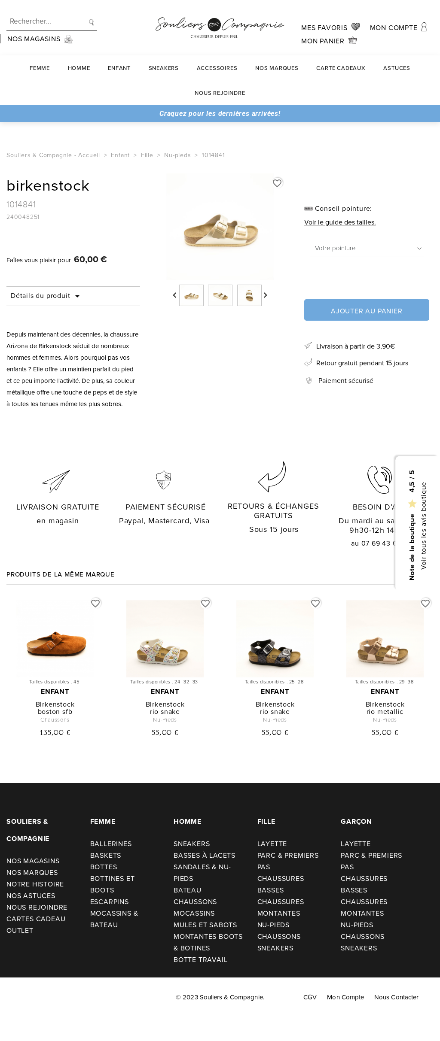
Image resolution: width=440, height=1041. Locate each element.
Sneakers (164, 68)
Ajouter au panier (367, 311)
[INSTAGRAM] (38, 998)
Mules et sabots (205, 924)
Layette (272, 843)
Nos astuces (30, 895)
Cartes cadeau (35, 918)
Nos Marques (277, 68)
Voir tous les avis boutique (423, 525)
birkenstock (55, 704)
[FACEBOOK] (18, 998)
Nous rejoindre (220, 93)
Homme (79, 68)
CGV (310, 997)
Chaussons (195, 901)
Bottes (103, 866)
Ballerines (111, 843)
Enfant (119, 68)
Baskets (106, 855)
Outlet (20, 930)
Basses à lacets (204, 855)
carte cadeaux (340, 68)
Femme (40, 68)
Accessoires (217, 68)
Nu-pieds (273, 924)
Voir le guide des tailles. (340, 222)
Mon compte (345, 997)
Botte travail (200, 959)
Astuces (396, 68)
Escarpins (109, 901)
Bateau (188, 890)
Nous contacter (396, 997)
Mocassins (194, 913)
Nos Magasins (33, 860)
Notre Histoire (35, 884)
